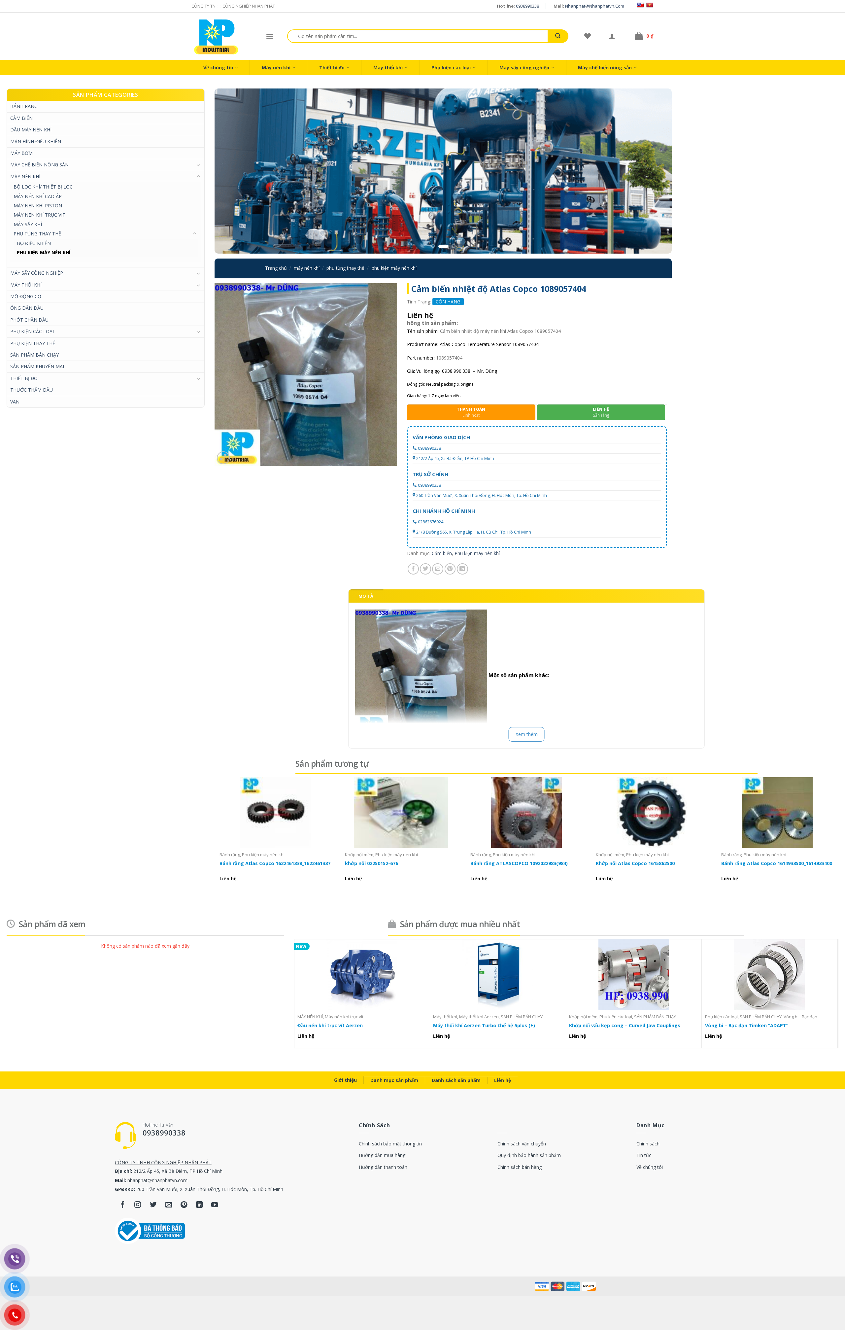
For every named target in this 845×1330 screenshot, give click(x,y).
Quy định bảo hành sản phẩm (529, 1155)
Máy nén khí (276, 67)
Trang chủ (276, 268)
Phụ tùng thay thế (37, 233)
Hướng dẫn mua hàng (382, 1155)
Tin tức (643, 1155)
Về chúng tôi (218, 67)
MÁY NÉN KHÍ (25, 176)
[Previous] (232, 171)
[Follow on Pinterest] (184, 1205)
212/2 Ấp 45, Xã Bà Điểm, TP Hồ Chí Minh (455, 458)
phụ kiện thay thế (32, 343)
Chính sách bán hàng (519, 1167)
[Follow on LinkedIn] (199, 1205)
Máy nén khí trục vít (39, 215)
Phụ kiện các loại (451, 67)
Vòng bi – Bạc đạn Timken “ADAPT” (746, 1025)
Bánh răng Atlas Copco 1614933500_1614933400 (776, 863)
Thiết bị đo (332, 67)
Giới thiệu (345, 1080)
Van (14, 402)
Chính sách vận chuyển (521, 1143)
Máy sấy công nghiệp (524, 67)
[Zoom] (223, 457)
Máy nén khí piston (38, 205)
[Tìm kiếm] (557, 36)
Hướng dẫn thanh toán (383, 1167)
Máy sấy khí (28, 224)
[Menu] (270, 36)
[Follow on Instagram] (138, 1205)
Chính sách (647, 1143)
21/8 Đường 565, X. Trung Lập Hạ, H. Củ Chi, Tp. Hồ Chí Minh (473, 532)
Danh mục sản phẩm (394, 1080)
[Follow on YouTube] (215, 1205)
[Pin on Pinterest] (450, 569)
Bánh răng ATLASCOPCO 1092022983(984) (519, 863)
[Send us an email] (169, 1205)
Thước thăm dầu (31, 390)
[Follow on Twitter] (153, 1205)
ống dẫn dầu (27, 308)
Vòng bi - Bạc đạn (800, 1017)
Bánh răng (24, 106)
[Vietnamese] (649, 5)
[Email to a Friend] (437, 569)
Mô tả (365, 596)
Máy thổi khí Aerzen (479, 1017)
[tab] (366, 596)
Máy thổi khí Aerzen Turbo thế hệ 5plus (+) (484, 1025)
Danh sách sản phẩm (456, 1080)
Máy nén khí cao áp (38, 196)
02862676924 (430, 522)
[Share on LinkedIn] (462, 569)
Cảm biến (21, 118)
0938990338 (527, 6)
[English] (640, 5)
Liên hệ (502, 1080)
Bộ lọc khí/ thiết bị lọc (43, 187)
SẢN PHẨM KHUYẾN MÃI (37, 366)
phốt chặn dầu (29, 320)
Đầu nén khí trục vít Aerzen (330, 1025)
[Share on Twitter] (425, 569)
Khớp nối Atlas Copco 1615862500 (635, 863)
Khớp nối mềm (359, 855)
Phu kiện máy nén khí (43, 252)
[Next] (654, 171)
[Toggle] (198, 165)
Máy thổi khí (388, 67)
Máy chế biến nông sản (605, 67)
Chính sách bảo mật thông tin (390, 1143)
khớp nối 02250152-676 (371, 863)
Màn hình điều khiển (35, 141)
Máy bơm (21, 153)
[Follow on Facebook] (123, 1205)
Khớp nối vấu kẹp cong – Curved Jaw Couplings (624, 1025)
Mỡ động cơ (25, 296)
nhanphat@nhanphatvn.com (594, 6)
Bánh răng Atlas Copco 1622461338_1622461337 (275, 863)
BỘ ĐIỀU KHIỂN (34, 243)
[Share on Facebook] (413, 569)
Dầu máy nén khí (30, 129)
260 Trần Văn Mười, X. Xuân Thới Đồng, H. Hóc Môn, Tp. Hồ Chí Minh (481, 495)
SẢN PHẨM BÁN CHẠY (34, 355)
